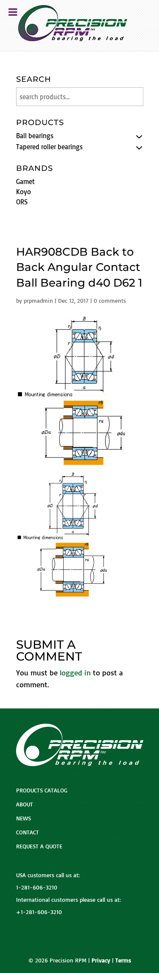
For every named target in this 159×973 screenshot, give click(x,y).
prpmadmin (38, 300)
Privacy (101, 960)
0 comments (110, 300)
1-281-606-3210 (36, 887)
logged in (75, 672)
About (24, 804)
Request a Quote (39, 846)
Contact (27, 832)
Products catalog (41, 790)
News (23, 818)
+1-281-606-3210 (39, 911)
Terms (123, 960)
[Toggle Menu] (13, 12)
